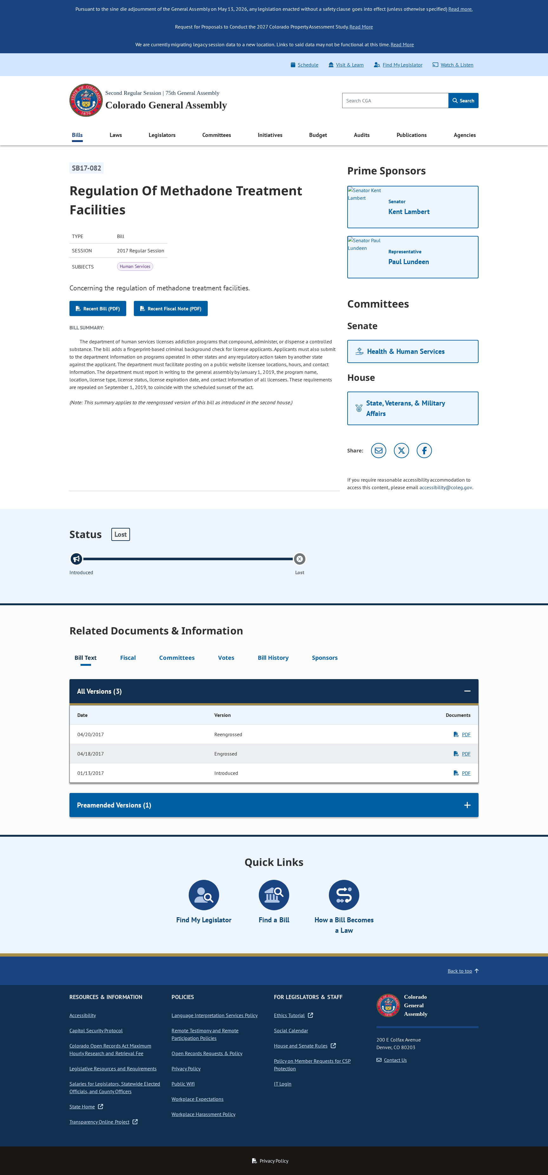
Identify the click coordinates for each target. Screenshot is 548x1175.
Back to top (460, 971)
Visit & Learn (350, 65)
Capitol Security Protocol (96, 1030)
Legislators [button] (162, 135)
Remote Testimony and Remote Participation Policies (205, 1034)
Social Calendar (291, 1030)
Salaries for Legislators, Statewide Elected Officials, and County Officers (114, 1087)
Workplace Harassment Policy (203, 1114)
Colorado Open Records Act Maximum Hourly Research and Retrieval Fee (110, 1049)
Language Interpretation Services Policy (215, 1015)
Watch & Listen (457, 65)
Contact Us (395, 1060)
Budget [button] (318, 135)
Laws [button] (116, 135)
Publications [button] (412, 135)
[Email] (378, 450)
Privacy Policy (186, 1068)
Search (466, 100)
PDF (466, 734)
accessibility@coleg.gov (446, 487)
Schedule (308, 65)
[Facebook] (424, 450)
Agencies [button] (465, 135)
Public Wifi (183, 1084)
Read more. (460, 9)
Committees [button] (216, 135)
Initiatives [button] (270, 135)
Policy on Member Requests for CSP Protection (312, 1065)
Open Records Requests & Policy (207, 1053)
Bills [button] (77, 135)
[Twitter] (401, 450)
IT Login (282, 1084)
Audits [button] (362, 135)
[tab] (85, 658)
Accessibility (82, 1015)
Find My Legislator (402, 65)
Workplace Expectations (198, 1099)
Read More (361, 26)
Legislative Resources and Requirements (113, 1068)
